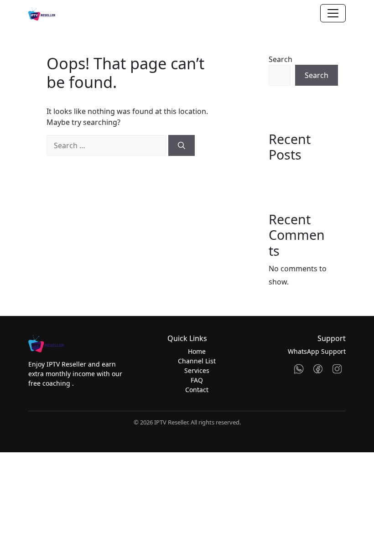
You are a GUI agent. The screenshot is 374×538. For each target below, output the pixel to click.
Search (280, 59)
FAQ (197, 380)
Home (197, 351)
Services (196, 370)
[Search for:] (106, 145)
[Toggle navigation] (333, 13)
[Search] (181, 145)
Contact (196, 389)
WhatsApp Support (317, 351)
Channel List (197, 361)
